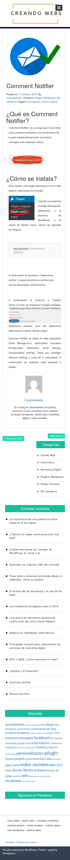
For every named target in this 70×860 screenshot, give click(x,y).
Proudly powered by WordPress (20, 849)
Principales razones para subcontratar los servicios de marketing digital (35, 645)
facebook (42, 737)
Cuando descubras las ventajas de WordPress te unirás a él (30, 551)
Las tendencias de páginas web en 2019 (33, 606)
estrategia (26, 737)
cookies (33, 733)
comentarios (33, 101)
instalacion (56, 743)
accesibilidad (14, 724)
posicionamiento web (39, 759)
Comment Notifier (20, 682)
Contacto (10, 842)
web (25, 775)
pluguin (54, 101)
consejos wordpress (17, 733)
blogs (50, 724)
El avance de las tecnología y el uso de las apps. (35, 592)
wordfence (46, 776)
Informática (47, 462)
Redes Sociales (50, 484)
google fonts (24, 743)
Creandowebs (14, 98)
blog (43, 724)
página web (12, 765)
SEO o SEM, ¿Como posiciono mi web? (33, 659)
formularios (56, 738)
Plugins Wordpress (44, 98)
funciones (11, 743)
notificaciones (10, 754)
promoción (56, 759)
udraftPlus (17, 776)
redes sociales (34, 764)
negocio (53, 747)
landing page (29, 747)
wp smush (26, 781)
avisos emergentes (32, 725)
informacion (40, 742)
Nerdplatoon (9, 853)
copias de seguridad (45, 733)
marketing (41, 747)
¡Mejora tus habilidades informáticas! (32, 632)
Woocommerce (35, 776)
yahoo (33, 781)
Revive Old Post (19, 694)
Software (40, 770)
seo (52, 764)
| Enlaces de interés (26, 842)
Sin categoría (49, 491)
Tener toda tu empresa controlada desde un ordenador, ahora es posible (36, 577)
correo (45, 101)
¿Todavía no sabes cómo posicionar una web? (34, 536)
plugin (51, 752)
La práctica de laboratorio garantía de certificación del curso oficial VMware (32, 619)
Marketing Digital (51, 469)
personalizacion (30, 753)
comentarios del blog (43, 729)
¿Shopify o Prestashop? (24, 671)
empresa (11, 737)
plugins (9, 759)
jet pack (21, 747)
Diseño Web (48, 455)
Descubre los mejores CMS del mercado (34, 564)
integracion (11, 747)
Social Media (23, 769)
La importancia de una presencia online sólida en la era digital (33, 520)
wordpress (13, 780)
